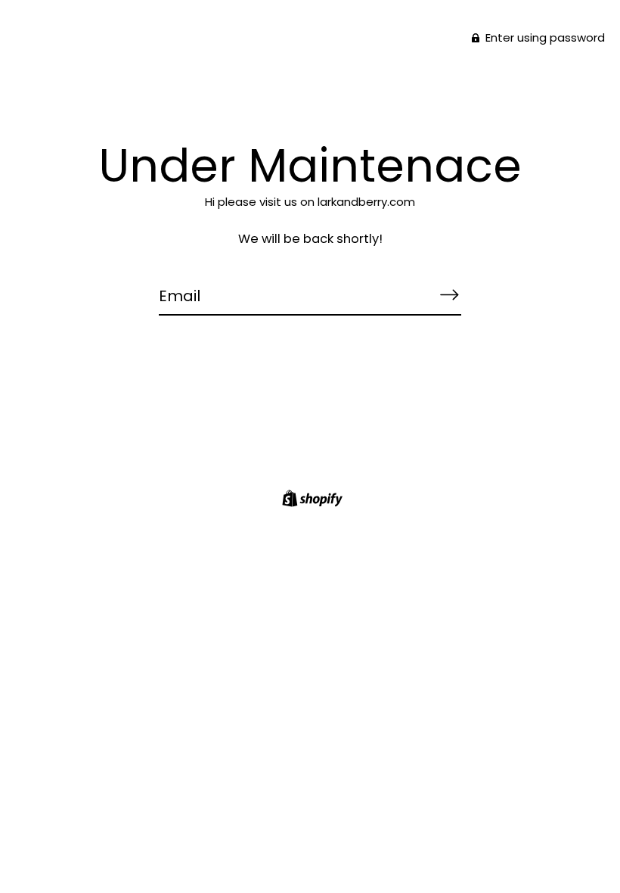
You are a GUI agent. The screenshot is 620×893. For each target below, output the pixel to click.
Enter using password (543, 37)
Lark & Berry (310, 91)
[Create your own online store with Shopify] (310, 501)
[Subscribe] (449, 295)
